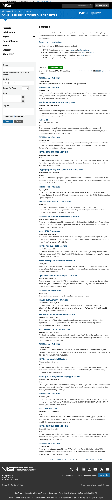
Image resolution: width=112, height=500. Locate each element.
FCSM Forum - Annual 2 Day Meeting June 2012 (60, 216)
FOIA (94, 493)
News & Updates (10, 41)
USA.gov (91, 497)
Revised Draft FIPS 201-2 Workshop (55, 201)
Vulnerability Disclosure (67, 493)
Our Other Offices (17, 485)
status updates (83, 50)
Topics (19, 37)
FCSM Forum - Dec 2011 (49, 393)
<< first (50, 459)
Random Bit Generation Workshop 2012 (57, 102)
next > (94, 459)
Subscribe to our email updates (50, 42)
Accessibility (29, 493)
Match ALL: (19, 116)
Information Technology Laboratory (16, 11)
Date (5, 93)
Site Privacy (19, 493)
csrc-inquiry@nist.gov (102, 485)
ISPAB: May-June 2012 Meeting (53, 246)
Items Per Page (9, 88)
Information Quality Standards (52, 497)
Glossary (7, 49)
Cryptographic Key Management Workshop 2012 (61, 169)
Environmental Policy (17, 497)
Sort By (6, 79)
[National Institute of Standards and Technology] (19, 469)
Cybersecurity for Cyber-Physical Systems (58, 275)
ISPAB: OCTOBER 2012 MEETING (53, 152)
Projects (7, 27)
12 (97, 71)
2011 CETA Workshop (48, 408)
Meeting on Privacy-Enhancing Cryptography (59, 376)
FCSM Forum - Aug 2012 (49, 186)
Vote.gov (99, 497)
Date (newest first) (56, 67)
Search (6, 65)
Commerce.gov (70, 497)
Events (6, 45)
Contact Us (6, 485)
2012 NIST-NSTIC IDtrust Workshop (55, 329)
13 (100, 71)
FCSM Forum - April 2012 (50, 290)
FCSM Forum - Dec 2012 (49, 87)
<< (79, 71)
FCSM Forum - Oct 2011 (49, 443)
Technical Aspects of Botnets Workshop (57, 260)
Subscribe (103, 475)
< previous (57, 459)
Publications (19, 33)
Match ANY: (9, 116)
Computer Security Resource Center (29, 15)
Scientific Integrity (33, 497)
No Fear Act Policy (84, 493)
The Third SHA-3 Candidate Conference (57, 314)
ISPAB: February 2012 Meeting (53, 359)
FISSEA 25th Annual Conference (53, 299)
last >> (99, 459)
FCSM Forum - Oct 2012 (49, 137)
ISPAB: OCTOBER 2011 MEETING (53, 426)
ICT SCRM (43, 119)
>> (109, 71)
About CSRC (19, 54)
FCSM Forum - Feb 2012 (49, 344)
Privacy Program (41, 493)
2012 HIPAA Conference (49, 231)
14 (103, 71)
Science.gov (82, 497)
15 (105, 71)
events (91, 53)
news (73, 50)
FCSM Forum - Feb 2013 (49, 78)
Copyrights (53, 493)
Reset (18, 121)
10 (91, 71)
